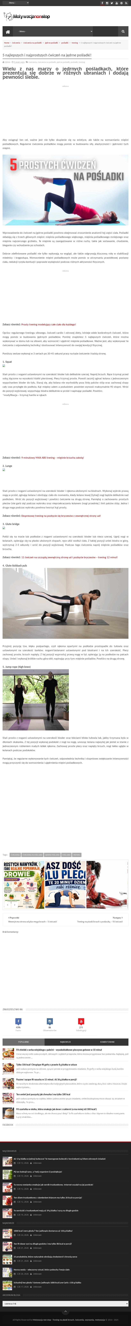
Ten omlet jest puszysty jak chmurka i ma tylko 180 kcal (43, 1094)
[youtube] (117, 3)
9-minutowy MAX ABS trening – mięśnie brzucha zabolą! (52, 457)
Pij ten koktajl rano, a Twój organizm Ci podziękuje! (38, 1172)
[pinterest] (121, 3)
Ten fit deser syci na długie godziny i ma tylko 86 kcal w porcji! (43, 1244)
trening (75, 43)
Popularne (23, 1042)
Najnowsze (65, 1042)
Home (6, 43)
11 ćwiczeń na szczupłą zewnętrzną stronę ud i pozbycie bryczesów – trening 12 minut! (69, 557)
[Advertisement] (65, 110)
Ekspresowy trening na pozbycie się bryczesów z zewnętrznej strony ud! (61, 516)
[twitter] (112, 3)
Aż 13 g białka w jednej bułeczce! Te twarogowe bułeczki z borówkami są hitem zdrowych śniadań (60, 1159)
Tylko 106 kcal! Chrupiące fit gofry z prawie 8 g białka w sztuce (46, 1065)
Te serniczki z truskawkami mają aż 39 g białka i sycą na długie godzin (46, 1211)
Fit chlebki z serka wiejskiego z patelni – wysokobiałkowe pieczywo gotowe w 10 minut (59, 1050)
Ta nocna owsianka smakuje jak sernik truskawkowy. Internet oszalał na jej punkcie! (53, 1185)
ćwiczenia (16, 43)
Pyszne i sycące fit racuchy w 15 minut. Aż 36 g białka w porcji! (46, 1080)
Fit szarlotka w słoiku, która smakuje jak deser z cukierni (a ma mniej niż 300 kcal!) (56, 1109)
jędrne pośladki (51, 43)
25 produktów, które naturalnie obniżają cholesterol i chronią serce (45, 1257)
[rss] (126, 3)
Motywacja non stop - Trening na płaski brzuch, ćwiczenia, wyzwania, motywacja (69, 1320)
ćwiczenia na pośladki (32, 43)
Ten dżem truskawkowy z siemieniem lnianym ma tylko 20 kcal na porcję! (48, 1198)
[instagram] (107, 3)
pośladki (64, 43)
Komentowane (107, 1042)
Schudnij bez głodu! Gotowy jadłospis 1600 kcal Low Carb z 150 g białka (47, 1283)
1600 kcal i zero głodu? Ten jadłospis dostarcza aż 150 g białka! (43, 1231)
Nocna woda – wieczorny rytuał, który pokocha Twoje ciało (42, 1270)
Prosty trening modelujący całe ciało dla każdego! (48, 324)
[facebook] (102, 3)
